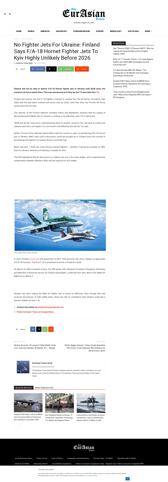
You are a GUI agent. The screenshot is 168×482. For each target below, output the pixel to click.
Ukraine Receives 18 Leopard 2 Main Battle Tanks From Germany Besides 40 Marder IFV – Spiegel (35, 346)
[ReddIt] (51, 329)
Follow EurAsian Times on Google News (35, 312)
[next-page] (19, 425)
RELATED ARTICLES (23, 388)
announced (34, 259)
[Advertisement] (59, 80)
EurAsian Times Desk (24, 63)
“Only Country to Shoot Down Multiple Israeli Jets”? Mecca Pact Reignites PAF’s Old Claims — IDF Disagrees (133, 94)
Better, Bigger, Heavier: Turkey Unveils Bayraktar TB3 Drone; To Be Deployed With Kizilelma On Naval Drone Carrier (85, 348)
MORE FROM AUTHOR (44, 388)
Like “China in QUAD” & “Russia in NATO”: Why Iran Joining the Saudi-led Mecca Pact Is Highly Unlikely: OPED (133, 51)
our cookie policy (91, 475)
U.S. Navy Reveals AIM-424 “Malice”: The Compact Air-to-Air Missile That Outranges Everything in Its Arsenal (130, 73)
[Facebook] (5, 14)
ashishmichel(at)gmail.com (50, 307)
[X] (10, 14)
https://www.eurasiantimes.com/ (43, 367)
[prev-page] (15, 425)
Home (16, 39)
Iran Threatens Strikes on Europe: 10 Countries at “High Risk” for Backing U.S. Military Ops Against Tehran (58, 417)
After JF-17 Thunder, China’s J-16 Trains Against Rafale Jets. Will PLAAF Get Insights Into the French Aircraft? (133, 62)
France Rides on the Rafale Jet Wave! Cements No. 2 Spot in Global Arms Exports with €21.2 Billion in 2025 (91, 417)
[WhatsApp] (45, 329)
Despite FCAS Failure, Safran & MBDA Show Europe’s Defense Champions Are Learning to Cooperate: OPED (28, 417)
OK (127, 478)
